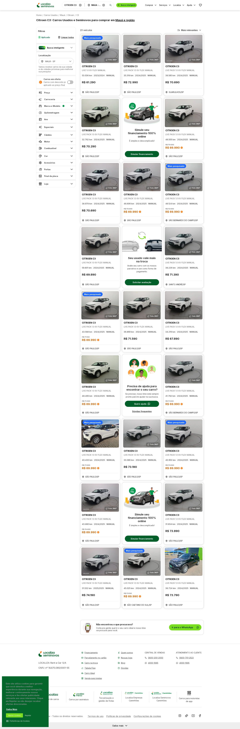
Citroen (70, 15)
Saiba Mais (11, 709)
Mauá (62, 15)
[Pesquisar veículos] (110, 5)
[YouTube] (193, 716)
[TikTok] (186, 716)
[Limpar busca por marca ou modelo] (80, 5)
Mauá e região (125, 20)
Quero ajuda (140, 404)
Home (39, 15)
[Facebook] (200, 716)
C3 (77, 15)
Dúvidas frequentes (142, 411)
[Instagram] (180, 716)
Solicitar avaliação (142, 282)
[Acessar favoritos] (200, 5)
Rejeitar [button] (28, 715)
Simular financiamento (142, 154)
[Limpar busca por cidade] (103, 5)
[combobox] (71, 5)
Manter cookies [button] (14, 715)
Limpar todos (67, 37)
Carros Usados (51, 15)
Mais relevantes (189, 30)
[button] (56, 47)
